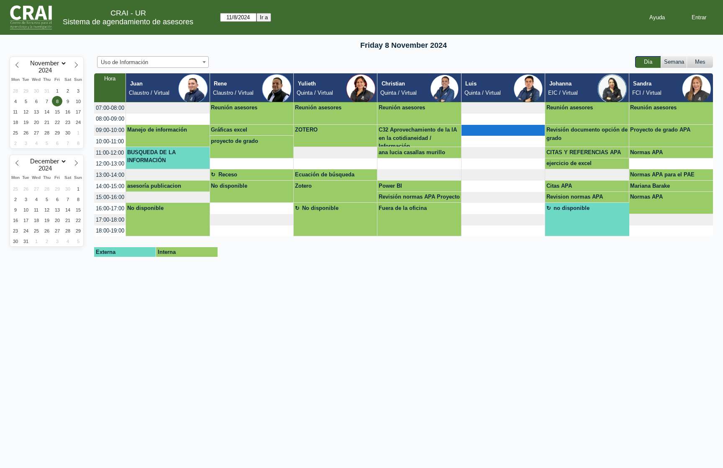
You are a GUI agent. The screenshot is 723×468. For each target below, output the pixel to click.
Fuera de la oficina (403, 208)
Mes (700, 62)
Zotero (303, 186)
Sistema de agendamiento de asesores (128, 22)
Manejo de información (157, 130)
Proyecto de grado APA (660, 130)
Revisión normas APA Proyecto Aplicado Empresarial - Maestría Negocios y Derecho (419, 198)
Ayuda (657, 17)
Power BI (390, 186)
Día (648, 62)
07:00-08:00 (110, 108)
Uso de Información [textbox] (124, 62)
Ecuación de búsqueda (324, 174)
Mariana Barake (650, 186)
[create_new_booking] (167, 108)
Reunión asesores (234, 107)
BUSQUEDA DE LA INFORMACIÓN (151, 156)
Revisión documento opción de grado (587, 134)
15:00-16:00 (110, 197)
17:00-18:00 (110, 220)
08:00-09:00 (110, 119)
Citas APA (559, 186)
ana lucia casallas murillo (412, 152)
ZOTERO (306, 130)
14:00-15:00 (110, 186)
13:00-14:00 (110, 175)
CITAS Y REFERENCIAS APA (583, 152)
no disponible (572, 208)
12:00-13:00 (110, 163)
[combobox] (153, 62)
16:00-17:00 (110, 208)
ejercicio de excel (569, 163)
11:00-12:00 (110, 153)
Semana (674, 62)
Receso (227, 174)
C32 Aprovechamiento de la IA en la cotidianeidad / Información (418, 137)
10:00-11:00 (110, 141)
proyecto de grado (234, 141)
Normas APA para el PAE (662, 174)
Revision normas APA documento (574, 198)
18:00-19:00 (110, 231)
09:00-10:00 (110, 130)
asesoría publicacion (154, 186)
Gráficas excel (229, 130)
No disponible (229, 186)
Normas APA (646, 152)
